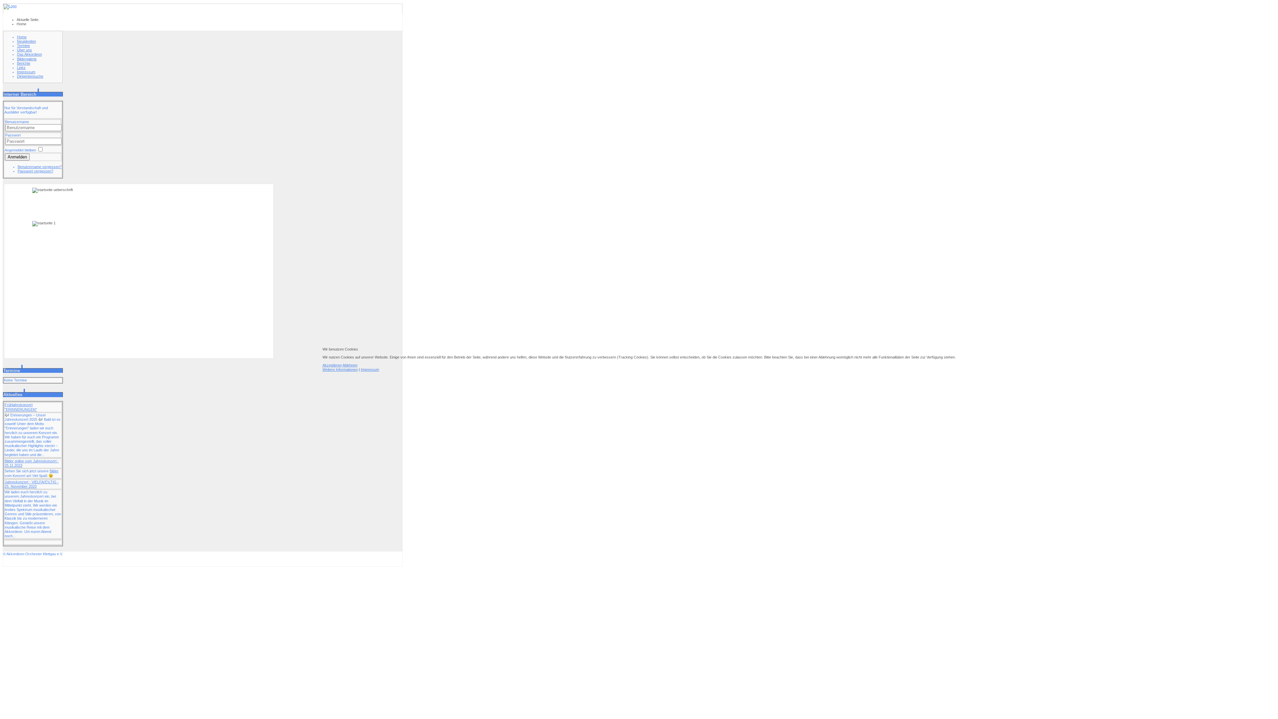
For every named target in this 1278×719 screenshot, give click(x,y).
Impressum (370, 369)
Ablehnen (349, 365)
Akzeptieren (332, 365)
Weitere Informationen (340, 369)
